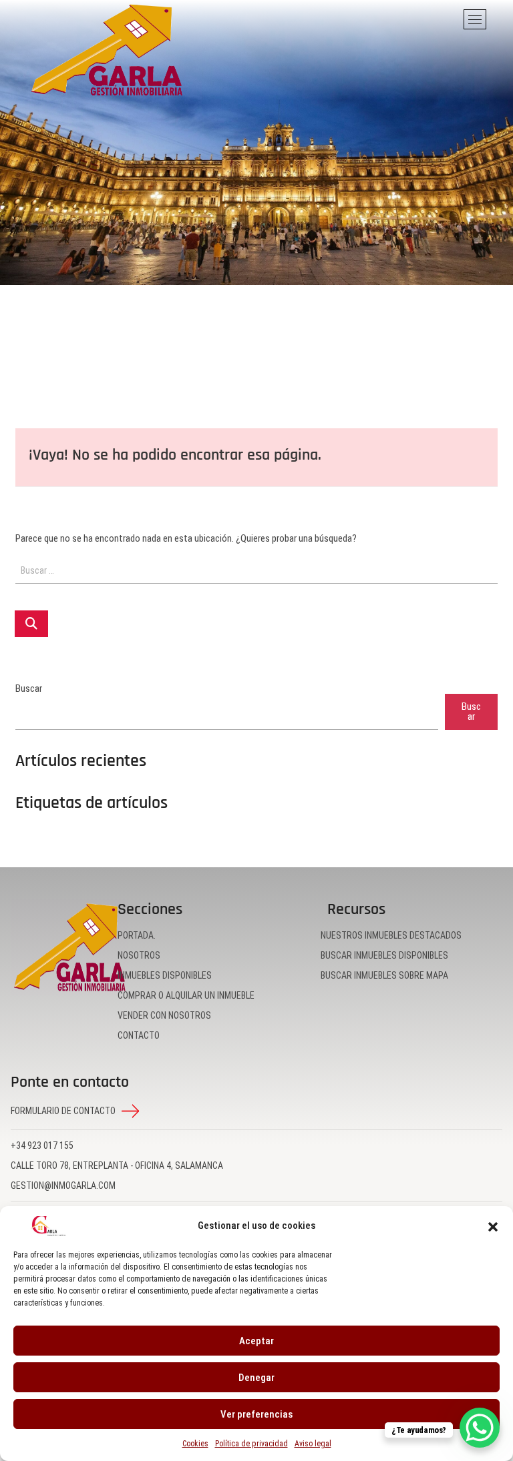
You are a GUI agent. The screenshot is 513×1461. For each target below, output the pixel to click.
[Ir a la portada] (69, 947)
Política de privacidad (251, 1443)
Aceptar (256, 1341)
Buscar (28, 689)
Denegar (256, 1378)
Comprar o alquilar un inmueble (186, 995)
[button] (493, 1226)
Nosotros (139, 955)
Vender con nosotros (164, 1015)
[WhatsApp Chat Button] (480, 1428)
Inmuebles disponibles (165, 975)
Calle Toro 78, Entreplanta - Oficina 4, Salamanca (117, 1165)
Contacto (139, 1035)
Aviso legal (313, 1443)
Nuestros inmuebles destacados (391, 935)
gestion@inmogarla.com (63, 1185)
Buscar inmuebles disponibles (384, 955)
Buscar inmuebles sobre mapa (384, 975)
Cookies (195, 1443)
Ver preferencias (256, 1414)
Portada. (137, 935)
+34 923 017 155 (42, 1145)
